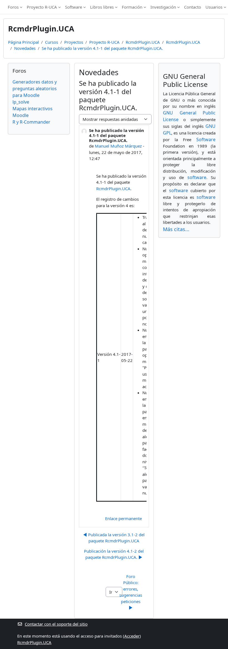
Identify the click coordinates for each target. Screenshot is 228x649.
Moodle (21, 115)
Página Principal (23, 42)
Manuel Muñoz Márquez (118, 146)
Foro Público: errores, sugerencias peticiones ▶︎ (131, 592)
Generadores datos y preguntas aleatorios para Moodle (35, 88)
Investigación (163, 7)
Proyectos (73, 42)
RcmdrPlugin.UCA (143, 42)
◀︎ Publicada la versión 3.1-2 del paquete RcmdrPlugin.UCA (114, 538)
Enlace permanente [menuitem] (123, 518)
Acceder (132, 636)
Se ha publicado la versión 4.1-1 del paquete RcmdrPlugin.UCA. (102, 48)
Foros (13, 7)
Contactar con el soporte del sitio (56, 624)
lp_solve (21, 102)
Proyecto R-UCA (42, 7)
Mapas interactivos (33, 109)
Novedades (25, 48)
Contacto (192, 7)
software (196, 177)
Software (73, 7)
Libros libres (102, 7)
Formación (132, 7)
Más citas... (176, 229)
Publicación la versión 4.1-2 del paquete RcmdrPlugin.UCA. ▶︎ (114, 554)
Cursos (51, 42)
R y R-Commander (31, 122)
